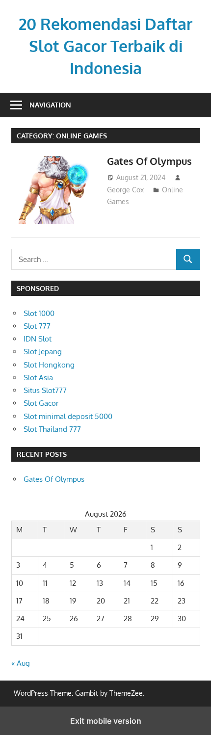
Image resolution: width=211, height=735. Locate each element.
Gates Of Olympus (149, 161)
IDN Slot (38, 338)
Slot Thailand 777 (52, 429)
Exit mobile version (105, 721)
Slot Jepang (43, 351)
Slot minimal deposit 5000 (68, 416)
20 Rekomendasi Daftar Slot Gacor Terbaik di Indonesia (105, 46)
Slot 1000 (39, 313)
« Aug (20, 663)
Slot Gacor (41, 403)
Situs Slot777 (45, 390)
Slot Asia (38, 377)
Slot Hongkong (49, 364)
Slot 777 (37, 326)
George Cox (125, 189)
